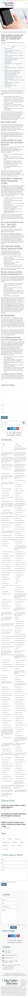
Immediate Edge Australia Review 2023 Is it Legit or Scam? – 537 (19, 609)
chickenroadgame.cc (6, 564)
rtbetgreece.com (5, 712)
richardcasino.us (5, 703)
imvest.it (17, 617)
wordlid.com (4, 772)
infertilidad (17, 619)
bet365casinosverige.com (20, 516)
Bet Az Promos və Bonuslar (10, 85)
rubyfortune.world (18, 712)
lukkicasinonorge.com (6, 644)
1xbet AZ (13, 42)
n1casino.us (17, 662)
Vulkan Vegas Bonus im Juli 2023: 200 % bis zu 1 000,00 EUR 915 (20, 754)
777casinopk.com (18, 486)
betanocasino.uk (18, 518)
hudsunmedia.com (6, 608)
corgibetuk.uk (5, 576)
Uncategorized (18, 746)
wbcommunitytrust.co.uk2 (7, 763)
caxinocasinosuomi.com (7, 560)
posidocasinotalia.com (19, 695)
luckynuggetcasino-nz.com (20, 640)
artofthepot (17, 838)
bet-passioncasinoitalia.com (7, 516)
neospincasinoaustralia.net (7, 666)
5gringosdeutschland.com (20, 480)
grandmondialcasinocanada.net (21, 599)
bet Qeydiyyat (8, 62)
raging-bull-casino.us (6, 699)
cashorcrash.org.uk (19, 541)
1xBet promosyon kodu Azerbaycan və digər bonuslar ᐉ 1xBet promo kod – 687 (20, 470)
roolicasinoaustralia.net (19, 708)
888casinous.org (5, 492)
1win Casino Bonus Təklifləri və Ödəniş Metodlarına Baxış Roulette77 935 (7, 454)
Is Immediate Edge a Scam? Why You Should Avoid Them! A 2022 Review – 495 (7, 625)
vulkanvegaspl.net (6, 759)
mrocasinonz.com (5, 662)
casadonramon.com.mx (20, 539)
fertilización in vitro (19, 587)
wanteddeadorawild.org (19, 759)
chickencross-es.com (6, 562)
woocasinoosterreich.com (20, 770)
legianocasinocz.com (6, 638)
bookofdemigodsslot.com (7, 535)
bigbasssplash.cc (18, 524)
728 (16, 482)
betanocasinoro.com (6, 520)
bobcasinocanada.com (19, 529)
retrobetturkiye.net (18, 701)
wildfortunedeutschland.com (7, 766)
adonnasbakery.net (19, 492)
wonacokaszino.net (6, 770)
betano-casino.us (5, 518)
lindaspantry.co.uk (6, 640)
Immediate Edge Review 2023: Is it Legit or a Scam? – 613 (7, 614)
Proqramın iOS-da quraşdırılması (12, 71)
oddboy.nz (17, 668)
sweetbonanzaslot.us (19, 729)
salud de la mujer (18, 714)
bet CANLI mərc (8, 48)
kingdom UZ (5, 845)
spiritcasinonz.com (19, 727)
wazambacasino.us (6, 761)
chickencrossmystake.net (20, 562)
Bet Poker (7, 66)
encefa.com (4, 581)
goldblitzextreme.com (6, 599)
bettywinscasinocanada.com (8, 522)
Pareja (16, 677)
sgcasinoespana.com (19, 716)
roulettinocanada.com (6, 710)
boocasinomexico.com (19, 531)
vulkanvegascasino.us (6, 757)
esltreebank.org (5, 583)
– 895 (16, 443)
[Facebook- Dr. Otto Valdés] (8, 428)
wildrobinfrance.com (19, 766)
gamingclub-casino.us (6, 593)
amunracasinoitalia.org (19, 501)
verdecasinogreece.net (6, 750)
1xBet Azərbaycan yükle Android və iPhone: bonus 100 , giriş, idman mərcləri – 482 (7, 465)
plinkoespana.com (6, 691)
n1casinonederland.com (7, 664)
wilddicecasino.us (18, 763)
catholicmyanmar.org (6, 558)
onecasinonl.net (5, 670)
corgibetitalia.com (5, 574)
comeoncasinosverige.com (20, 566)
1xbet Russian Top (6, 473)
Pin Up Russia (18, 679)
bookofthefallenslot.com (20, 535)
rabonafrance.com (18, 697)
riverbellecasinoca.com (6, 706)
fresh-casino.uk (18, 589)
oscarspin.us (4, 675)
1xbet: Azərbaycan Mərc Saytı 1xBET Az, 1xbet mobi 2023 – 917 (19, 477)
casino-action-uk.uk (19, 543)
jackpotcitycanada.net (19, 625)
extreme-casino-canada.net (7, 585)
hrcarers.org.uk (18, 606)
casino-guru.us (5, 545)
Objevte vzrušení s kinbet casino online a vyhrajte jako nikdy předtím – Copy (13, 824)
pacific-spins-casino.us (19, 675)
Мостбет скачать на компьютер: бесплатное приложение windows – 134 (19, 782)
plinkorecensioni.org (6, 693)
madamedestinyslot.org (20, 644)
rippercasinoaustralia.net (20, 703)
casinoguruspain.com (19, 551)
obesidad (4, 668)
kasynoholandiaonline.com (20, 634)
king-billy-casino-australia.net (8, 636)
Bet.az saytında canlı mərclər (11, 75)
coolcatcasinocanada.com (20, 568)
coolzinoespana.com (6, 572)
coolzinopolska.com (19, 572)
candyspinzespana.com (20, 537)
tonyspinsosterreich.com (7, 737)
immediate (15, 842)
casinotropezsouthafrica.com (8, 555)
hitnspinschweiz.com (6, 606)
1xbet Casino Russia (6, 468)
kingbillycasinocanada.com (20, 636)
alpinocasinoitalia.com (19, 499)
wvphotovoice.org (18, 772)
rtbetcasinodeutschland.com (20, 710)
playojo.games (5, 687)
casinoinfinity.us (5, 553)
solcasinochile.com (19, 722)
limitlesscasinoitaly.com (20, 638)
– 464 (3, 443)
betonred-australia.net (19, 520)
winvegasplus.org (18, 768)
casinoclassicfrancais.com (7, 551)
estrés (16, 583)
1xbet (10, 42)
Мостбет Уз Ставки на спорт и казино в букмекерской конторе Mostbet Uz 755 (7, 787)
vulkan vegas (5, 849)
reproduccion (4, 701)
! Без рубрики (18, 445)
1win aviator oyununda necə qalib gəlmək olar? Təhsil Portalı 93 (20, 449)
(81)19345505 (8, 951)
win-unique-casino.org (6, 768)
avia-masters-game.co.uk (20, 510)
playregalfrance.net (6, 689)
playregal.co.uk (18, 687)
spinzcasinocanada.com (7, 727)
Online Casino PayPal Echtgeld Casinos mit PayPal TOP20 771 (20, 672)
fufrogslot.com (5, 591)
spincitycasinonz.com (6, 724)
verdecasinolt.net (18, 750)
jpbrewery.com (18, 632)
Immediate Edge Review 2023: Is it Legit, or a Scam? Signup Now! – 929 (19, 614)
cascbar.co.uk (5, 541)
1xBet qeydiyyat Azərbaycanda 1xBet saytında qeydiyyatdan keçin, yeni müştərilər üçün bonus (12, 37)
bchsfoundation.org (19, 512)
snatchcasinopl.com (19, 720)
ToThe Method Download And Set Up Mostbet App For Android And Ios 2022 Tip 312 (7, 745)
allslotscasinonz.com (19, 497)
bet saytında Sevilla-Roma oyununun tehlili (14, 58)
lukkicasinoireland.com (19, 642)
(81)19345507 (8, 952)
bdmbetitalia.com (18, 514)
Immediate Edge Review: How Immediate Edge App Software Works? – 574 (6, 618)
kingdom (22, 842)
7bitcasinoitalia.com (6, 490)
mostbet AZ (19, 845)
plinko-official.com (18, 689)
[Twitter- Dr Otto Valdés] (14, 428)
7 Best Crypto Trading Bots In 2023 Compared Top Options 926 (7, 483)
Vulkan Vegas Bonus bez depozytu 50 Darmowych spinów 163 (7, 754)
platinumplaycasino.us (19, 681)
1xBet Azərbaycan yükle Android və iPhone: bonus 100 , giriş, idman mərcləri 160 (20, 465)
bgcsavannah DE (6, 842)
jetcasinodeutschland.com (7, 629)
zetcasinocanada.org (19, 776)
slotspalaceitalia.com (19, 718)
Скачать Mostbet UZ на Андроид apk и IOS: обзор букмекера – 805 (6, 794)
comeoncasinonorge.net (7, 566)
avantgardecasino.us (6, 510)
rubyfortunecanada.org (6, 714)
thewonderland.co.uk (19, 735)
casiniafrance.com (6, 543)
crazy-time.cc (18, 576)
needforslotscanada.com (20, 664)
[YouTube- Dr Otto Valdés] (17, 428)
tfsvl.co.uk (17, 733)
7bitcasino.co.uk (18, 488)
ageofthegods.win (5, 495)
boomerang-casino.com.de (7, 537)
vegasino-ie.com (18, 748)
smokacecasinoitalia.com (7, 720)
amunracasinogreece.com (7, 501)
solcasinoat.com (5, 722)
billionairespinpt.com (6, 526)
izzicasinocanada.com (19, 623)
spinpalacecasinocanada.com (21, 724)
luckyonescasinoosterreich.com (8, 642)
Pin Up (3, 679)
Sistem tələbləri (8, 86)
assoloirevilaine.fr (18, 508)
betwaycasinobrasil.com (20, 522)
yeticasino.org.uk (5, 774)
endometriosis (18, 581)
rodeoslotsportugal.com (20, 706)
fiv (2, 589)
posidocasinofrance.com (7, 695)
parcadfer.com (5, 677)
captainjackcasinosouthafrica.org (8, 539)
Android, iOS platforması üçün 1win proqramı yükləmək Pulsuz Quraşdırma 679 (20, 504)
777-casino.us (18, 484)
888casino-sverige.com (19, 490)
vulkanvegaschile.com (19, 757)
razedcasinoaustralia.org (20, 699)
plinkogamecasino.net (19, 691)
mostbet (12, 845)
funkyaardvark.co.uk (19, 591)
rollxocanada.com (5, 708)
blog (3, 529)
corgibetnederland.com (19, 574)
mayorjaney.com (18, 646)
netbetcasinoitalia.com (19, 666)
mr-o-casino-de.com (6, 660)
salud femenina (5, 716)
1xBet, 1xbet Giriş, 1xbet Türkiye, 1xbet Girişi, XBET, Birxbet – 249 (6, 477)
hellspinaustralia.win (19, 601)
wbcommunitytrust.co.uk (20, 761)
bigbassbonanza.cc (6, 524)
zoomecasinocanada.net (7, 780)
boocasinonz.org (18, 533)
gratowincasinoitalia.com (7, 601)
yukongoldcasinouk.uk (6, 776)
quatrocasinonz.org (6, 697)
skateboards (4, 718)
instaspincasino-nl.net (19, 621)
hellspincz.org (5, 603)
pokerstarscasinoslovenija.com (21, 693)
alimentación (17, 495)
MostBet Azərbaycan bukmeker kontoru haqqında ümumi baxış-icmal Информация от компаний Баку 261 (7, 653)
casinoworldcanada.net (19, 555)
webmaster (4, 42)
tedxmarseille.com (19, 731)
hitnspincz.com (18, 603)
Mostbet (17, 648)
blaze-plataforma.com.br (20, 526)
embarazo (17, 579)
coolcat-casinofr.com (6, 568)
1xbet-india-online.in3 (19, 473)
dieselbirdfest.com (6, 579)
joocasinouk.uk (18, 629)
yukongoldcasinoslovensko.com (21, 774)
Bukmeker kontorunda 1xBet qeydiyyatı (13, 70)
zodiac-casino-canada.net (7, 778)
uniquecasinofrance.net (6, 748)
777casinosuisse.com (6, 488)
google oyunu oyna (4, 279)
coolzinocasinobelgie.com (7, 570)
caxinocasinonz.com (19, 558)
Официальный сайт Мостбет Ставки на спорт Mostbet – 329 (19, 787)
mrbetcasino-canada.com (20, 660)
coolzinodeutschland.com (20, 570)
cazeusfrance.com (19, 560)
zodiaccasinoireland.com (20, 778)
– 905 (3, 445)
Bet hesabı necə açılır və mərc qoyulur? (13, 77)
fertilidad (4, 587)
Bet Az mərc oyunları (9, 78)
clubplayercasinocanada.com (21, 564)
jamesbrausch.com (19, 627)
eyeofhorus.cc (18, 585)
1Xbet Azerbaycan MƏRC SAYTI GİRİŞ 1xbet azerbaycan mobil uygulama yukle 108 (20, 454)
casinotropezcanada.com (20, 553)
